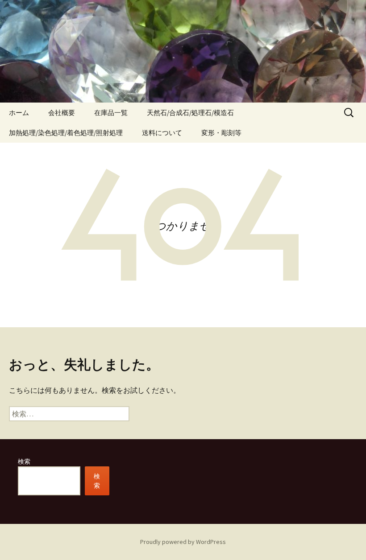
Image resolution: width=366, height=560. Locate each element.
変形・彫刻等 (221, 132)
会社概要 (61, 112)
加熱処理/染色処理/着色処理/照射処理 (66, 132)
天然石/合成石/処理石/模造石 (190, 112)
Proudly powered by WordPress (183, 542)
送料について (162, 132)
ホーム (19, 112)
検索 (24, 461)
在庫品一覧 (111, 112)
